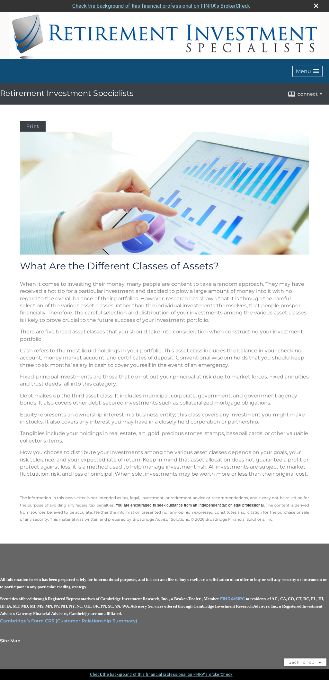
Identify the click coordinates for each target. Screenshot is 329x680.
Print (32, 126)
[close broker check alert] (316, 5)
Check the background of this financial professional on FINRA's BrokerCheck (161, 6)
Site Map (10, 641)
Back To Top (302, 662)
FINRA (227, 598)
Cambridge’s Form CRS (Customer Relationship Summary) (68, 621)
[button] (307, 71)
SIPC (240, 598)
